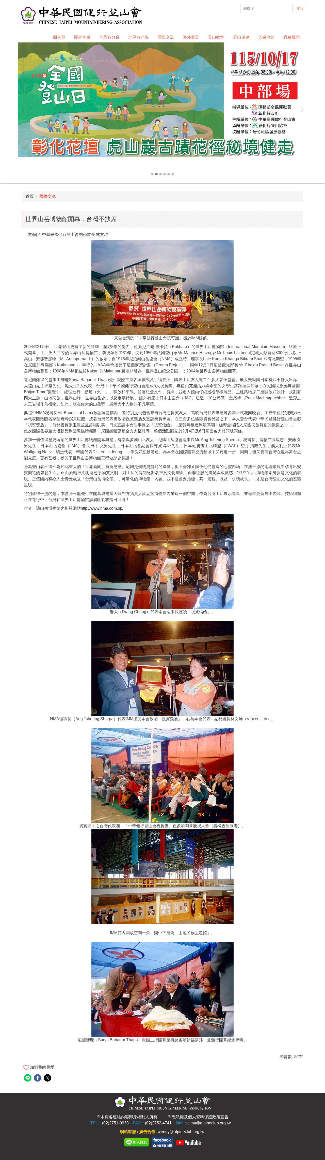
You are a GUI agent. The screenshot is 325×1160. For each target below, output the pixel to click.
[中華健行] (162, 1142)
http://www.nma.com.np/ (102, 508)
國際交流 (47, 196)
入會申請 (266, 37)
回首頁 (59, 37)
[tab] (152, 174)
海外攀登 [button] (191, 37)
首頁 (30, 196)
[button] (24, 109)
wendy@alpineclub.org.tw (181, 1131)
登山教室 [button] (216, 37)
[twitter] (48, 1078)
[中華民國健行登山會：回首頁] (81, 15)
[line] (28, 1078)
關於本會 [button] (82, 37)
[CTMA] (188, 1142)
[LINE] (136, 1142)
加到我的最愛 (42, 1067)
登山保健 (241, 37)
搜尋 (299, 8)
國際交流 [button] (166, 37)
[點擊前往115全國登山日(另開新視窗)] (162, 99)
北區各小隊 (138, 37)
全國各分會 (109, 37)
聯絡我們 (291, 37)
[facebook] (38, 1078)
